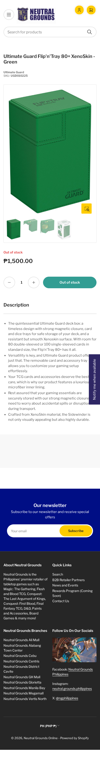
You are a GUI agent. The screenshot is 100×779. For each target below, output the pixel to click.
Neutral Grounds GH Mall (21, 677)
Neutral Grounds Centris (21, 661)
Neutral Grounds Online (41, 738)
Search (57, 574)
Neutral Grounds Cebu (20, 656)
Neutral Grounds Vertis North (25, 699)
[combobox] (50, 32)
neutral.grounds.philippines (72, 688)
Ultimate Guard (13, 72)
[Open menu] (8, 14)
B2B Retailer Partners (68, 580)
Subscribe (75, 531)
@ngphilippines (67, 698)
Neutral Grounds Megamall (23, 693)
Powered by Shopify (74, 738)
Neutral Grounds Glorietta (22, 682)
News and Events (65, 585)
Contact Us (60, 601)
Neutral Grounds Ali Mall (21, 640)
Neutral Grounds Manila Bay (24, 688)
